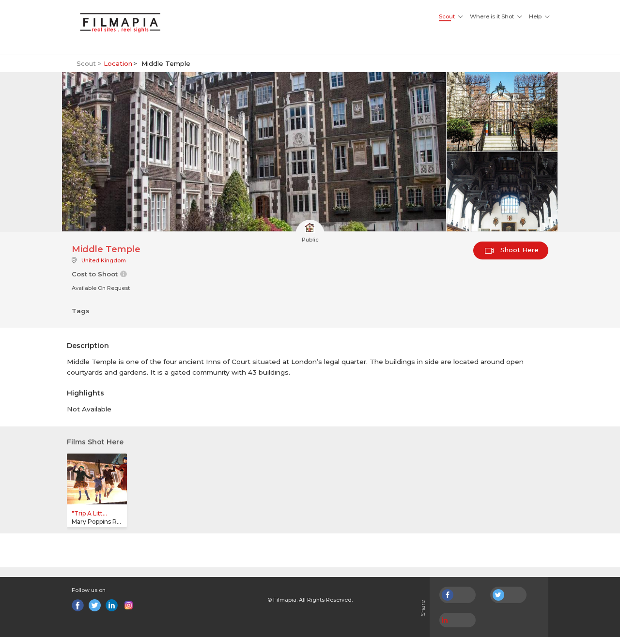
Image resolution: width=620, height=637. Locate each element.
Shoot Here (518, 250)
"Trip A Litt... (89, 513)
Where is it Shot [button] (492, 16)
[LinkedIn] (112, 605)
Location (118, 63)
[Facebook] (78, 605)
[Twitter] (95, 605)
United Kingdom (103, 260)
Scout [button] (447, 16)
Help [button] (535, 16)
